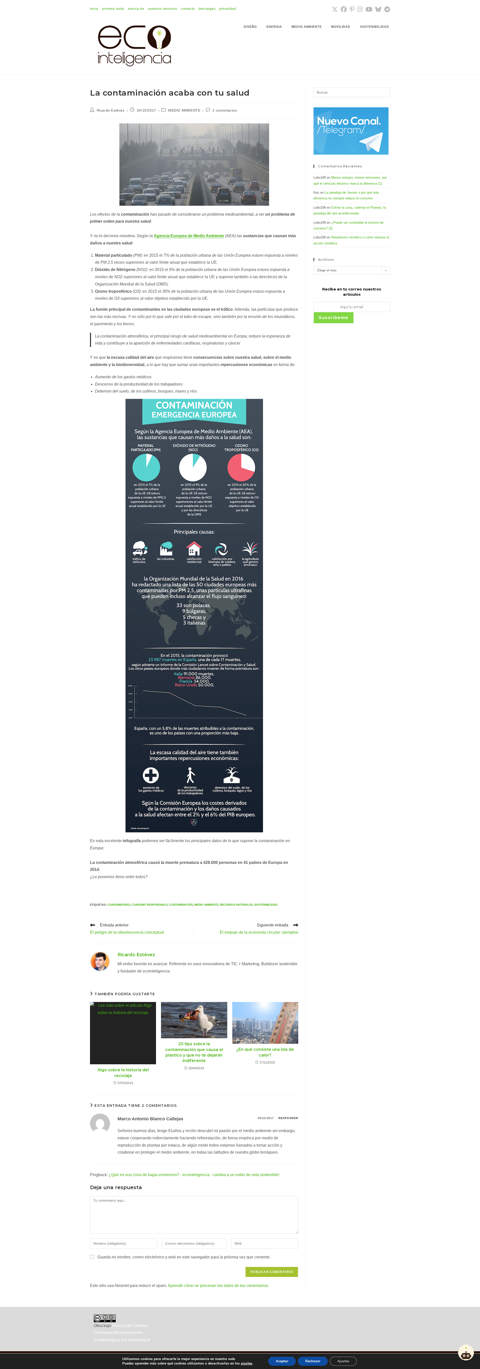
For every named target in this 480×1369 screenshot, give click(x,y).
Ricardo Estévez (111, 110)
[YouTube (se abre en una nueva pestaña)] (369, 9)
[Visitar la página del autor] (100, 961)
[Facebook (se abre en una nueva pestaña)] (343, 9)
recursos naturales (236, 904)
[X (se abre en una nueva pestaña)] (334, 9)
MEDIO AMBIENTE (184, 110)
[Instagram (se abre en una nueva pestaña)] (360, 9)
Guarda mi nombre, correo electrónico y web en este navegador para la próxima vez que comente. (184, 1257)
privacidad (227, 9)
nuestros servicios (162, 9)
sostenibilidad (266, 904)
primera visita (113, 9)
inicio (94, 9)
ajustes (246, 1363)
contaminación (181, 904)
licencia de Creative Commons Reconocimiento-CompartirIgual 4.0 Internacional (122, 1332)
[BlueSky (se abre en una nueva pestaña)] (378, 9)
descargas (207, 9)
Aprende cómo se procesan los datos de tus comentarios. (218, 1285)
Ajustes (343, 1361)
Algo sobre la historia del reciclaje (123, 1073)
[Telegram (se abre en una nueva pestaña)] (386, 9)
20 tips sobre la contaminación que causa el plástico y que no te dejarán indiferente (194, 1052)
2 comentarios (224, 110)
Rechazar (312, 1361)
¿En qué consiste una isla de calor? (265, 1052)
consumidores (118, 904)
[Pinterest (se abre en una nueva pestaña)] (352, 9)
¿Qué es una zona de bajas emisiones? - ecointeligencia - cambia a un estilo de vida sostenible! (194, 1175)
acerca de (136, 9)
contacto (188, 9)
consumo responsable (150, 904)
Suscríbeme (333, 317)
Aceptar (282, 1361)
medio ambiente (206, 904)
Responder (288, 1118)
